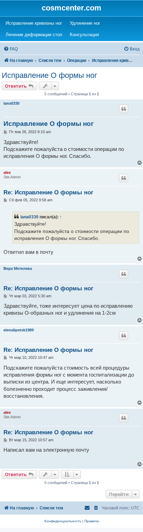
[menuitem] (10, 49)
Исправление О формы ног (49, 75)
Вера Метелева (17, 268)
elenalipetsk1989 (18, 330)
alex (7, 172)
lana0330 (11, 103)
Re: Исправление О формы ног (48, 192)
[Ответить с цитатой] (123, 109)
